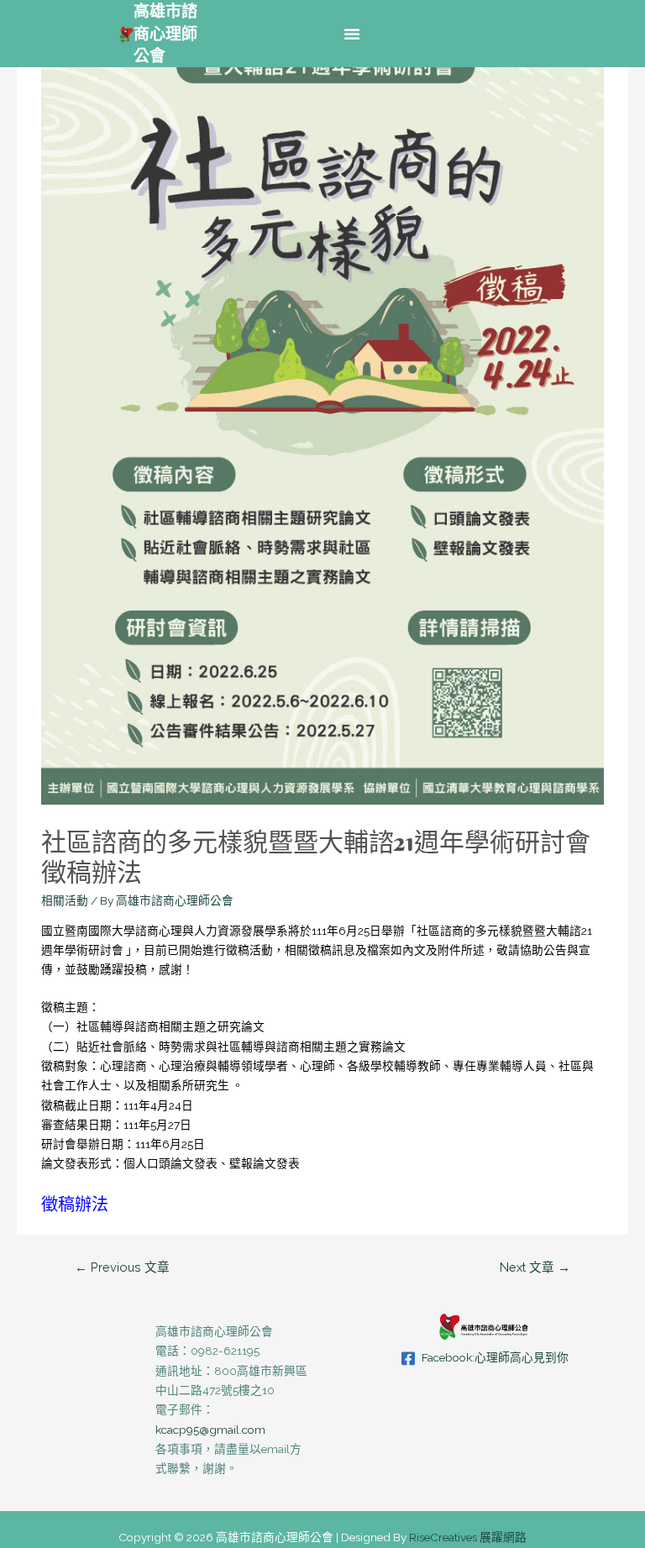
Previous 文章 (122, 1267)
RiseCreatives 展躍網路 (468, 1537)
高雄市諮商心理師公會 (165, 33)
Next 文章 (535, 1267)
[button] (351, 33)
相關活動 (64, 900)
